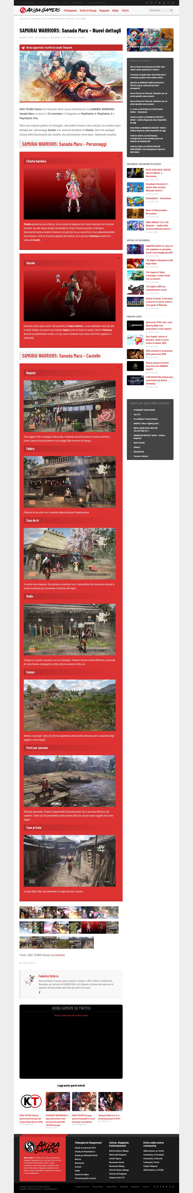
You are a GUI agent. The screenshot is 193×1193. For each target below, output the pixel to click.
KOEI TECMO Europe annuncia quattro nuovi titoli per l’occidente (83, 1118)
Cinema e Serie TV (117, 1177)
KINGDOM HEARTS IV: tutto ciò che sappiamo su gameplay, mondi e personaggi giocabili (159, 249)
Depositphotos (45, 1187)
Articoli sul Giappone (118, 1174)
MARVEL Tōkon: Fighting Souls (146, 423)
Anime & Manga (88, 10)
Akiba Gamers (24, 19)
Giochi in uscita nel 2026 (96, 3)
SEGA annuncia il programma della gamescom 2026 (159, 352)
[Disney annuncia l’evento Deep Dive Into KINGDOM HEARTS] (135, 370)
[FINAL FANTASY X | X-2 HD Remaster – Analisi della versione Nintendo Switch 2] (135, 229)
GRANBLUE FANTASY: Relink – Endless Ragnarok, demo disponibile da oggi (148, 120)
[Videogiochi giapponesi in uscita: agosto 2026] (150, 50)
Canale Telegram (150, 1166)
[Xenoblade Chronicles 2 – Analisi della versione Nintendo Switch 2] (135, 191)
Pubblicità (124, 1187)
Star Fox (137, 414)
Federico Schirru (27, 38)
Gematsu (60, 955)
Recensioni (79, 1163)
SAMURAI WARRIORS (28, 963)
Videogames (70, 10)
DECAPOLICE (139, 452)
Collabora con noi (82, 1187)
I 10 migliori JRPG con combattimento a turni (156, 288)
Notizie (44, 19)
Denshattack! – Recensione (158, 198)
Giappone (104, 10)
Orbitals (137, 447)
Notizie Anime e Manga (119, 1151)
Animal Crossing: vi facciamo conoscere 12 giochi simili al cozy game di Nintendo (159, 301)
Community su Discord (152, 1158)
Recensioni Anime (116, 1162)
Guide (77, 1170)
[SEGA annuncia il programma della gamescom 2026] (135, 358)
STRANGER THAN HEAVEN (144, 410)
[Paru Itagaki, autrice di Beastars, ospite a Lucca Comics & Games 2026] (135, 343)
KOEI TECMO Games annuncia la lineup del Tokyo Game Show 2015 (31, 1118)
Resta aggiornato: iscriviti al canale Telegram (49, 47)
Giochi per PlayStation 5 (85, 1151)
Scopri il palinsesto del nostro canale (71, 1015)
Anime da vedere (77, 3)
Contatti (65, 3)
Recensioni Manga (116, 1166)
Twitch (125, 10)
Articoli (78, 1167)
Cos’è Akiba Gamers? (27, 3)
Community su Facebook (153, 1154)
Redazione (55, 3)
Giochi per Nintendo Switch (86, 1155)
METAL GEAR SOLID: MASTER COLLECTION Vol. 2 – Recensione (158, 173)
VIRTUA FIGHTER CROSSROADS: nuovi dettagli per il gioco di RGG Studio (147, 149)
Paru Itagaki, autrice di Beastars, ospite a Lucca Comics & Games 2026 (157, 339)
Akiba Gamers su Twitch (153, 1151)
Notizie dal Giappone (117, 1154)
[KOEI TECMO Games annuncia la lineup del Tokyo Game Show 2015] (31, 1110)
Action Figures (115, 1158)
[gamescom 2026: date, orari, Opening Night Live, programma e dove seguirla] (135, 329)
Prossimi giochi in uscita (85, 1178)
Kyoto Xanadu (139, 443)
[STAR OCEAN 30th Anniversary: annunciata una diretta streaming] (135, 384)
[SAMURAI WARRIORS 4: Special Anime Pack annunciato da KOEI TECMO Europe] (58, 1110)
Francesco (134, 75)
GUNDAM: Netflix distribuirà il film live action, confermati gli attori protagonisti (147, 85)
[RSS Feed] (147, 3)
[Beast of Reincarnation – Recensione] (135, 217)
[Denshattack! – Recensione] (135, 205)
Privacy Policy (97, 1187)
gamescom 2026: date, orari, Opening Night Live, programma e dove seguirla (159, 325)
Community (42, 3)
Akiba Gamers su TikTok (153, 1170)
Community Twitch (151, 1162)
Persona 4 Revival (141, 456)
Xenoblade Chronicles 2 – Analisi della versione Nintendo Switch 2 (157, 187)
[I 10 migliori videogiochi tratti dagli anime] (135, 267)
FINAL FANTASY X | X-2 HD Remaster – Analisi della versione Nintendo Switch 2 (158, 225)
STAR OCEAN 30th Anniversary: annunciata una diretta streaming (160, 380)
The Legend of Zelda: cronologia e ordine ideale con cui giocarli (158, 275)
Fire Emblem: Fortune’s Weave (146, 419)
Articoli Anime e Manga (119, 1170)
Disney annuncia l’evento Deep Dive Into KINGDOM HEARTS (157, 366)
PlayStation (80, 38)
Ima (131, 93)
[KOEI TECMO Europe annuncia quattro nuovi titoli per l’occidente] (84, 1110)
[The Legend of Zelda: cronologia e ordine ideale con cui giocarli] (135, 279)
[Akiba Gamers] (40, 13)
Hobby (115, 10)
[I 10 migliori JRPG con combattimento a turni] (135, 293)
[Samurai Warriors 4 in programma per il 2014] (110, 1110)
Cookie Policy (111, 1187)
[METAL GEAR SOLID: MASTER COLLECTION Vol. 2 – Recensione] (135, 177)
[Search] (171, 10)
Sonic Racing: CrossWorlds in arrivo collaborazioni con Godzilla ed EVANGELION (146, 138)
